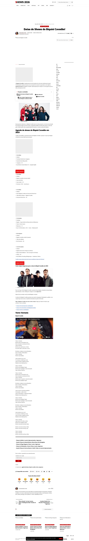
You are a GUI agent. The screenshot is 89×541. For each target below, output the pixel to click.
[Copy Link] (69, 33)
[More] (73, 33)
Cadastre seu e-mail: (20, 455)
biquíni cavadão (32, 467)
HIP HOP (57, 82)
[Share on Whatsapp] (42, 471)
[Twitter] (54, 2)
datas (37, 467)
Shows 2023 (46, 26)
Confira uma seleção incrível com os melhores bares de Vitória (30, 259)
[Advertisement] (44, 14)
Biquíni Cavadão (41, 96)
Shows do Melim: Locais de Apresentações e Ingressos (28, 440)
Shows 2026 (22, 2)
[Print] (71, 33)
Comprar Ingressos (20, 171)
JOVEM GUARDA (58, 85)
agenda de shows (25, 467)
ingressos (41, 467)
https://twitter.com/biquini (22, 309)
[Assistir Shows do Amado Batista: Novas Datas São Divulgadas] (37, 521)
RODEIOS (57, 97)
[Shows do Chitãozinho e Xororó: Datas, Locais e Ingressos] (67, 521)
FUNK (57, 77)
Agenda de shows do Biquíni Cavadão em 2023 (25, 95)
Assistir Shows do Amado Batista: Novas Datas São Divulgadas (30, 442)
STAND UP (57, 107)
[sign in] (67, 5)
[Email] (68, 33)
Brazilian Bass (58, 67)
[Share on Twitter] (66, 33)
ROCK (42, 26)
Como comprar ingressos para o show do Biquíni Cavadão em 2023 (25, 98)
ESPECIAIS (57, 74)
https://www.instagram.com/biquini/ (24, 305)
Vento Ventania (39, 94)
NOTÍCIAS (57, 89)
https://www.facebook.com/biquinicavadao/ (26, 307)
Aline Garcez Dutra (22, 32)
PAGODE (57, 90)
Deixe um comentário (48, 509)
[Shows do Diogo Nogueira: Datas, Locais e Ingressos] (52, 521)
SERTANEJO (58, 102)
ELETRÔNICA (58, 72)
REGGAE (57, 94)
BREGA (57, 69)
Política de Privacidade (31, 539)
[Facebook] (52, 2)
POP (56, 92)
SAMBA (57, 100)
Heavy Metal (58, 80)
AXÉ (56, 64)
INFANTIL (57, 84)
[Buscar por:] (64, 40)
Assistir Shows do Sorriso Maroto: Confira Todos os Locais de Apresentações (33, 448)
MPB (56, 87)
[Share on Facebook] (65, 33)
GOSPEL (57, 79)
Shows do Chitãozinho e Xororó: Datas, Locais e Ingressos (29, 446)
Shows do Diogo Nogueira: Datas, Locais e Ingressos (28, 444)
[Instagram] (55, 2)
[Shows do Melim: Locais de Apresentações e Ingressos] (22, 521)
